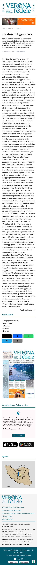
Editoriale (18, 29)
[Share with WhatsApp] (28, 336)
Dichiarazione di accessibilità (13, 507)
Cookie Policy (25, 562)
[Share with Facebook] (17, 336)
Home (3, 29)
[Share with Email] (17, 341)
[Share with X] (7, 336)
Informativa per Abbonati (11, 510)
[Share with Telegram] (7, 341)
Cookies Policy (7, 519)
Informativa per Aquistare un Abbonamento (18, 513)
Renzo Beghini (20, 51)
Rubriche (10, 29)
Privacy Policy (7, 516)
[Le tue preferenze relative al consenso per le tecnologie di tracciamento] (33, 561)
